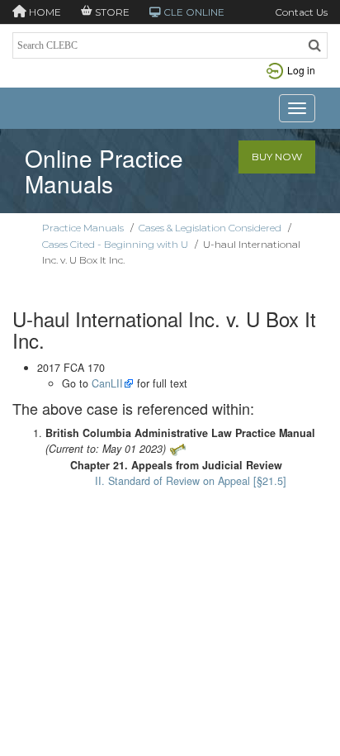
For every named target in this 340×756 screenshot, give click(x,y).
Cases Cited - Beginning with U (115, 244)
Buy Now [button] (277, 156)
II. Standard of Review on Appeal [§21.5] (190, 480)
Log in (301, 70)
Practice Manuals (83, 227)
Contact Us (301, 12)
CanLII (107, 383)
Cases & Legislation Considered (210, 227)
